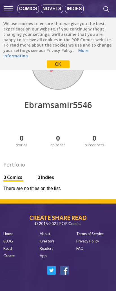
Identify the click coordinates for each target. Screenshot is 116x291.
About (45, 233)
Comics (28, 8)
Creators (47, 241)
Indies (74, 8)
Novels (52, 8)
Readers (46, 248)
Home (8, 233)
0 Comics (13, 177)
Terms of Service (90, 233)
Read (7, 248)
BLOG (8, 241)
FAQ (80, 248)
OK (58, 64)
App (43, 255)
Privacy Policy (87, 241)
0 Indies (45, 177)
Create (9, 255)
